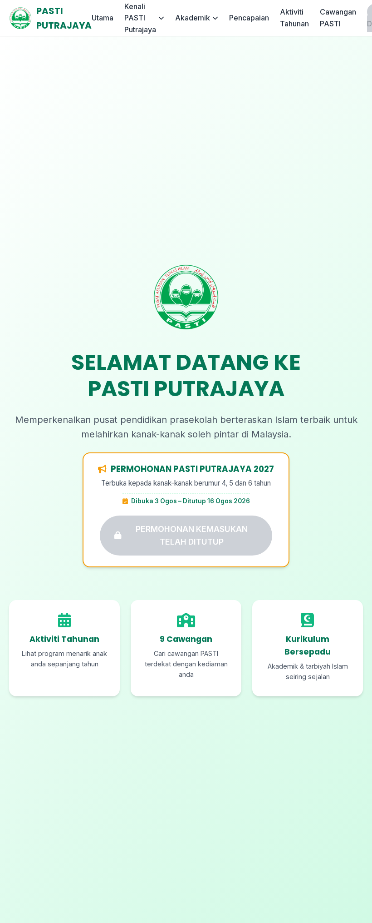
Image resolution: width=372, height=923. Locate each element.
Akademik (192, 17)
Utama (102, 17)
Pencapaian (249, 17)
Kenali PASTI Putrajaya (140, 18)
